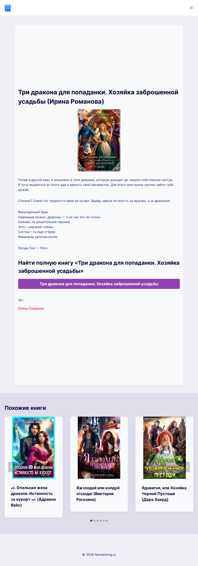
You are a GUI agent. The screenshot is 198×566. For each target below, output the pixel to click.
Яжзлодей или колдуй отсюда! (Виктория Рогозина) (97, 494)
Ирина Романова (31, 308)
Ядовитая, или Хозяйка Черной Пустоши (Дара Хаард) (164, 494)
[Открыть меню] (191, 8)
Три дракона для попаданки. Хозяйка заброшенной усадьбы (99, 284)
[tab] (91, 521)
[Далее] (186, 467)
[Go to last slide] (11, 467)
